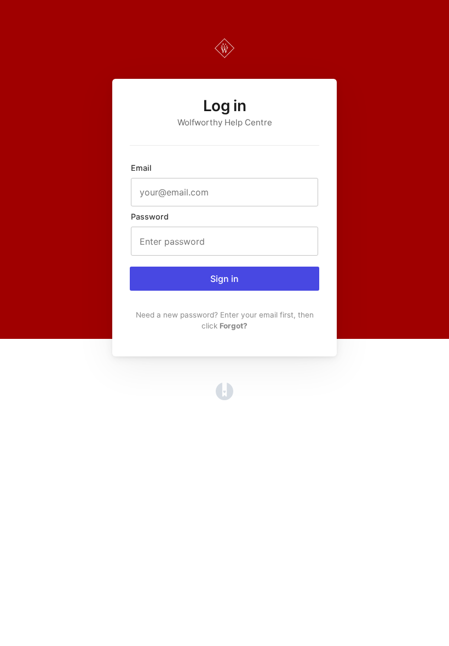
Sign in (224, 278)
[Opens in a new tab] (224, 396)
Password (150, 216)
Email (141, 167)
